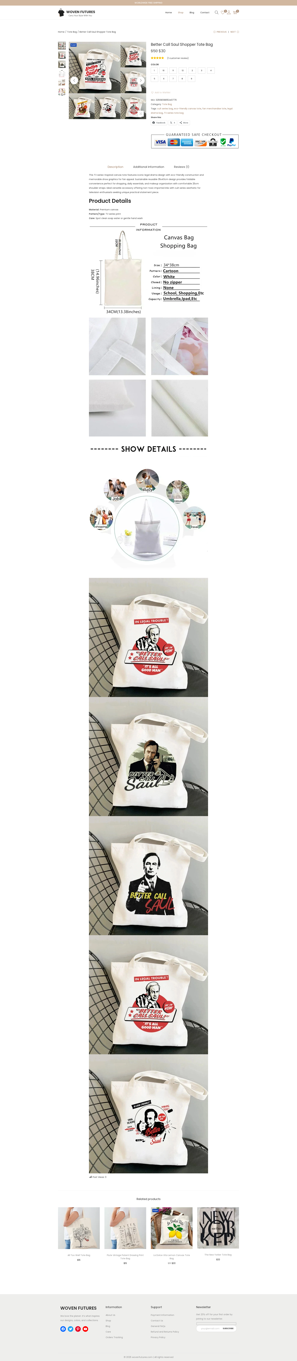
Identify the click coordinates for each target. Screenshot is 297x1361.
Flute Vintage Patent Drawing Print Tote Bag (125, 1257)
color (155, 64)
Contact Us (157, 1320)
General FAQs (158, 1326)
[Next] (141, 80)
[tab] (115, 167)
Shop (108, 1320)
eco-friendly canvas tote (187, 108)
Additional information (148, 167)
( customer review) (178, 58)
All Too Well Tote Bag (79, 1255)
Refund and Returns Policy (165, 1331)
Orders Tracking (114, 1337)
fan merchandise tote (214, 108)
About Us (110, 1315)
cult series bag (165, 108)
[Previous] (74, 80)
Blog (108, 1326)
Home (61, 31)
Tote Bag (72, 31)
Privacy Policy (158, 1337)
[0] (223, 12)
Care (108, 1331)
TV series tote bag (174, 112)
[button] (160, 92)
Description (115, 167)
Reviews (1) (181, 167)
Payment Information (162, 1315)
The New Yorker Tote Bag (218, 1254)
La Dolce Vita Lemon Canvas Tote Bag (171, 1257)
